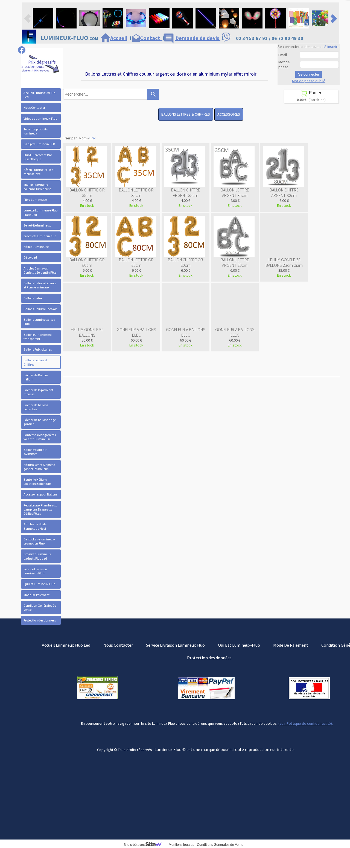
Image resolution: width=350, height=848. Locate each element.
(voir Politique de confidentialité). (305, 723)
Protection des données (40, 620)
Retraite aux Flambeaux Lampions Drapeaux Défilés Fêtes (40, 509)
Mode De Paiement (36, 595)
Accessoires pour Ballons (40, 494)
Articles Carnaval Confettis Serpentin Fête (40, 270)
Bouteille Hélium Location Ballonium (37, 481)
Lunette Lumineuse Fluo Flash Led (40, 212)
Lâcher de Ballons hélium (36, 377)
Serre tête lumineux (37, 225)
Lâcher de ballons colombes (36, 407)
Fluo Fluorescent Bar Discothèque (38, 157)
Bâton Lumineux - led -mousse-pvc (39, 172)
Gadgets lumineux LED (39, 144)
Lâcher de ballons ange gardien (40, 422)
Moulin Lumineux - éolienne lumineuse (37, 187)
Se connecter (308, 74)
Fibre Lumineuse (35, 199)
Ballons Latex (33, 298)
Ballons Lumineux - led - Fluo (40, 321)
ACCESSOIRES (228, 114)
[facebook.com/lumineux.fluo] (21, 50)
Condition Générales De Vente (40, 607)
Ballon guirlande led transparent (38, 337)
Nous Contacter (34, 107)
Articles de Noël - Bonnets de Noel (35, 526)
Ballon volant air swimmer (35, 452)
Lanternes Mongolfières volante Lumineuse (40, 437)
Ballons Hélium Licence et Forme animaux (40, 285)
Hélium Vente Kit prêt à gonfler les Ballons (39, 467)
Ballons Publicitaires (38, 349)
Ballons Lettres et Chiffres (35, 362)
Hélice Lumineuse (36, 247)
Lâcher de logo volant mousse (38, 392)
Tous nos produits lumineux (36, 131)
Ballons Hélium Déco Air (40, 309)
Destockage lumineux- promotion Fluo (39, 541)
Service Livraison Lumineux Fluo (35, 571)
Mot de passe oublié (308, 80)
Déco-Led (30, 257)
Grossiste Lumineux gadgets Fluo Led (37, 556)
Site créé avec (134, 845)
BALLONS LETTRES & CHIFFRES (185, 114)
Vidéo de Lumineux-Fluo (40, 118)
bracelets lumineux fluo (40, 236)
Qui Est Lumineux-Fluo (39, 584)
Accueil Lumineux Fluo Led (39, 95)
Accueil (118, 38)
